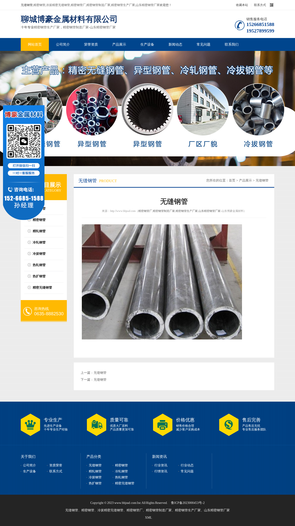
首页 (232, 180)
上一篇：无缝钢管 (93, 372)
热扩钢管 (39, 276)
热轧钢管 (39, 265)
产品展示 (119, 44)
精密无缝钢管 (42, 287)
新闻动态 (175, 44)
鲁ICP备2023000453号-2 (188, 503)
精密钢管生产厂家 (123, 5)
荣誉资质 (91, 44)
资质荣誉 (55, 465)
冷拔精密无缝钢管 (58, 5)
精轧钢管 (39, 231)
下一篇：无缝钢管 (93, 379)
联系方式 (260, 5)
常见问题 (203, 44)
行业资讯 (160, 465)
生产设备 (147, 44)
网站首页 (35, 44)
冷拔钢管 (39, 253)
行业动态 (187, 465)
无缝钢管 (39, 208)
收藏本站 (242, 5)
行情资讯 (160, 471)
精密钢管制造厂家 (98, 5)
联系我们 (232, 44)
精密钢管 (39, 5)
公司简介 (63, 44)
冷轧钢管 (39, 242)
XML (148, 517)
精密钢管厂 (78, 5)
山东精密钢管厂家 (148, 5)
